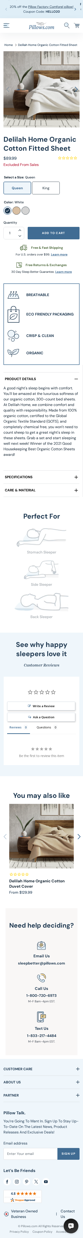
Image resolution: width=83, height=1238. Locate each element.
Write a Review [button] (44, 706)
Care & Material (20, 490)
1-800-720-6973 (41, 995)
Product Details (20, 379)
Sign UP (68, 1154)
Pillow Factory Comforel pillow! (51, 7)
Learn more (59, 254)
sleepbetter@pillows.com (41, 963)
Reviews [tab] (15, 727)
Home (8, 45)
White (7, 211)
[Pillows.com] (41, 25)
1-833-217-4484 (41, 1035)
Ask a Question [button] (43, 717)
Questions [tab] (44, 727)
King (45, 188)
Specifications (19, 477)
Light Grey (25, 211)
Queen (17, 188)
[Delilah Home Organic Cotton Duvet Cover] (41, 836)
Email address (15, 1143)
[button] (76, 9)
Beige (16, 211)
